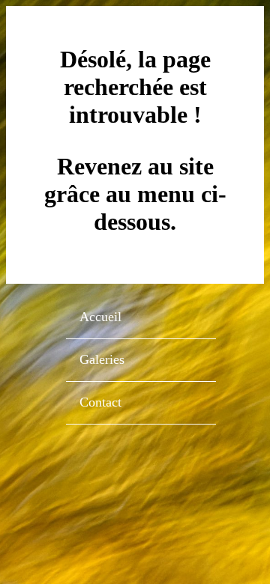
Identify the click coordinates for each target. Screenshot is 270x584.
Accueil (101, 316)
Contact (101, 402)
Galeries (102, 359)
